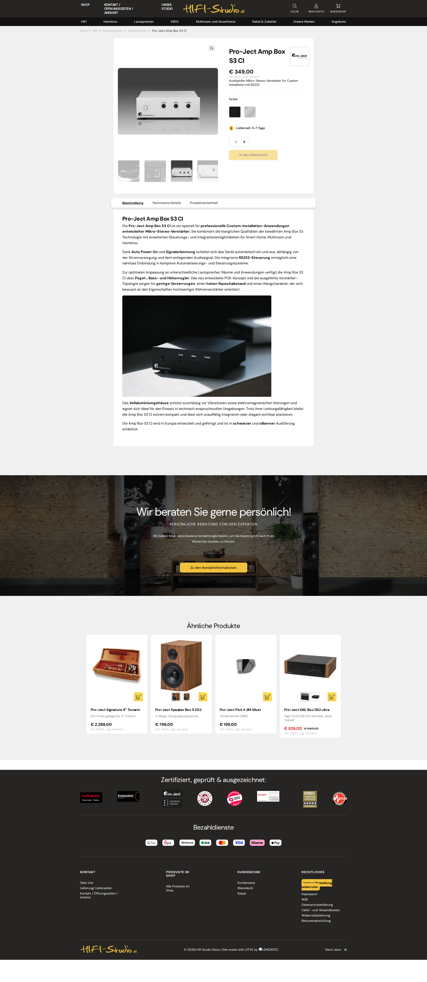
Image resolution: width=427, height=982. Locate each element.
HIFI (84, 22)
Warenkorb (245, 888)
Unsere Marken (304, 22)
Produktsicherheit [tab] (204, 202)
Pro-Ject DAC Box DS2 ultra (306, 709)
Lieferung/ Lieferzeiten (96, 888)
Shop (85, 5)
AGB (305, 899)
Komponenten (113, 31)
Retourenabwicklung (316, 921)
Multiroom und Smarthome (216, 22)
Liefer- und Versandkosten (321, 910)
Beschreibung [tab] (132, 202)
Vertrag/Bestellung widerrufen (317, 885)
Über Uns (86, 883)
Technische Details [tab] (166, 202)
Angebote (339, 22)
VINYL (175, 22)
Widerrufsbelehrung (316, 915)
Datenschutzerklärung (317, 905)
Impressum (309, 894)
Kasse (242, 893)
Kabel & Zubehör (264, 22)
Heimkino (110, 22)
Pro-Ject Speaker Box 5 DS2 (178, 709)
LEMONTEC (270, 950)
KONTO (316, 11)
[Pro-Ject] (299, 56)
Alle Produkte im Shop (177, 888)
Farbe (233, 99)
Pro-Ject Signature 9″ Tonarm (115, 709)
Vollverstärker (137, 31)
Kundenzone (246, 883)
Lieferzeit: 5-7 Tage (250, 128)
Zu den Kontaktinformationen (213, 567)
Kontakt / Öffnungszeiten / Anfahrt (118, 9)
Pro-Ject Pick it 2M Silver (240, 709)
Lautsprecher (144, 22)
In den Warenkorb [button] (138, 696)
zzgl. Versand (251, 77)
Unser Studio (167, 7)
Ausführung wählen (203, 696)
